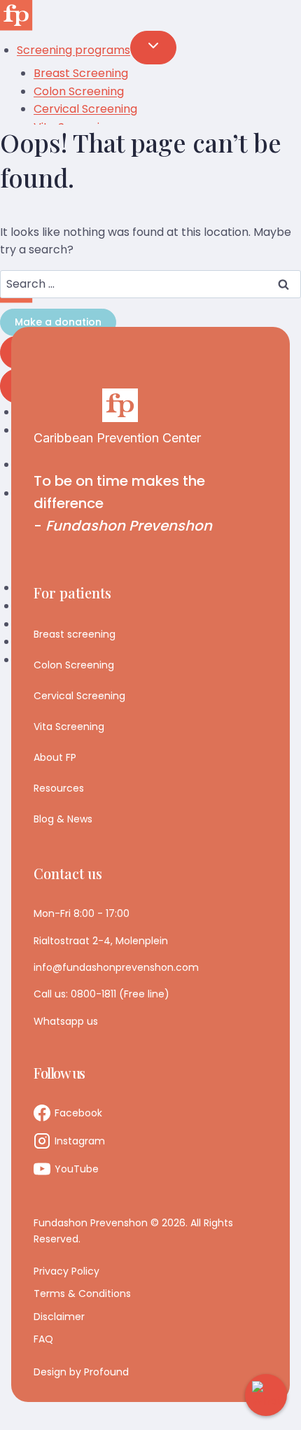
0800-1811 (93, 994)
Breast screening (74, 634)
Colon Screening (79, 91)
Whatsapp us (66, 1021)
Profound (106, 1372)
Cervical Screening (79, 696)
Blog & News (63, 819)
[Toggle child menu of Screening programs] (153, 47)
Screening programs (73, 50)
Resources (59, 788)
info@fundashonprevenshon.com (116, 967)
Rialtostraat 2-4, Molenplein (101, 941)
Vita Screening (69, 727)
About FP (55, 757)
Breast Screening (81, 73)
